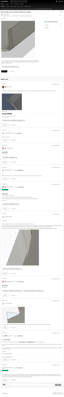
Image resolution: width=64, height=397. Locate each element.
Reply (4, 71)
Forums (8, 6)
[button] (63, 15)
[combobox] (19, 1)
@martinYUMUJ (5, 152)
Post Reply (58, 384)
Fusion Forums (17, 8)
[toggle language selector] (56, 1)
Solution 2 (46, 27)
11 (5, 364)
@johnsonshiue (23, 342)
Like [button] (9, 71)
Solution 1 (46, 25)
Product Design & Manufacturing (9, 8)
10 (5, 332)
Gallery (22, 6)
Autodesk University (27, 6)
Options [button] (61, 11)
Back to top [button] (5, 393)
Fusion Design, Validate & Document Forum (28, 8)
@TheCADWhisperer (30, 342)
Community (3, 6)
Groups (18, 6)
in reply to (17, 133)
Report (12, 71)
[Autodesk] (4, 1)
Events (15, 6)
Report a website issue (58, 393)
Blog (11, 6)
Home (2, 8)
